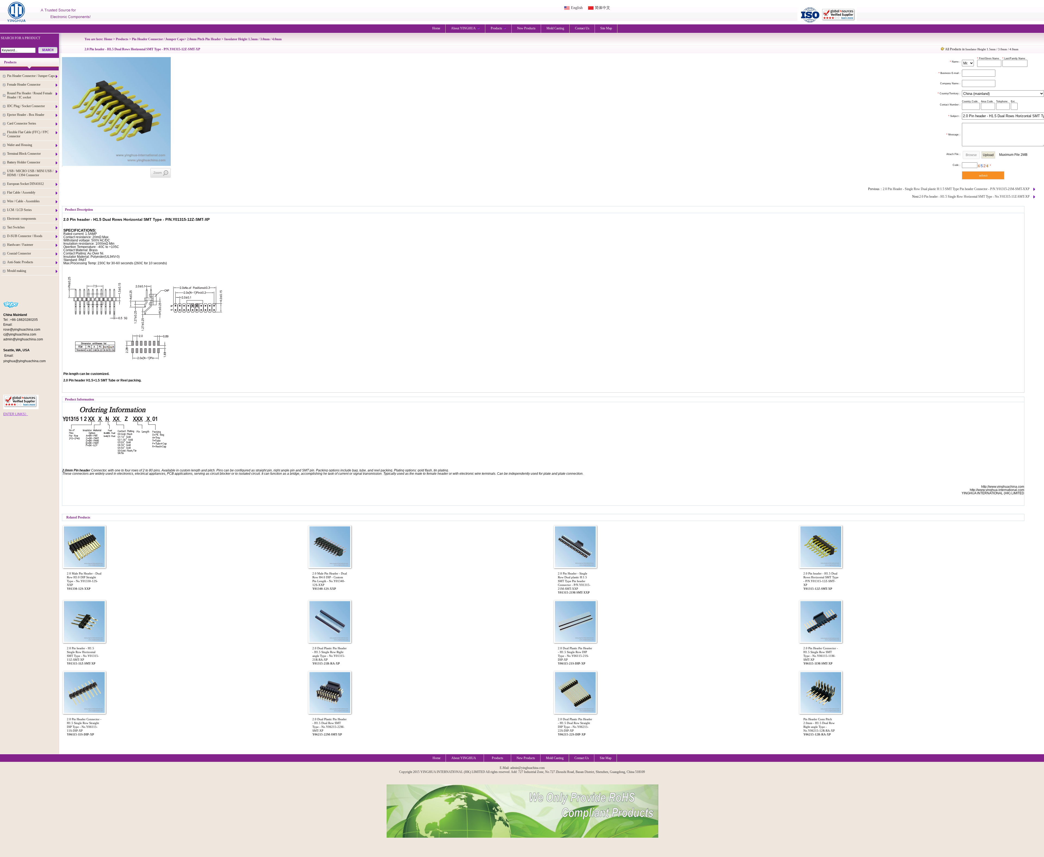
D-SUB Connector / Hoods (24, 236)
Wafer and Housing (19, 145)
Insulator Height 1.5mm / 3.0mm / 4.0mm (253, 39)
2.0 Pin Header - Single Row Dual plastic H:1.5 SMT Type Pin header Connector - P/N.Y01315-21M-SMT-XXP (956, 189)
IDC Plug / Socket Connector (26, 106)
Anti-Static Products (20, 262)
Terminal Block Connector (24, 154)
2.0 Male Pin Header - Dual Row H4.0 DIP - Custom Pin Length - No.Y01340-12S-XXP (329, 579)
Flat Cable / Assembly (21, 192)
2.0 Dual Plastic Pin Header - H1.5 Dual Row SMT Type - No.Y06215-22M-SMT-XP (329, 725)
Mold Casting (555, 28)
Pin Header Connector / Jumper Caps (31, 76)
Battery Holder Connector (23, 162)
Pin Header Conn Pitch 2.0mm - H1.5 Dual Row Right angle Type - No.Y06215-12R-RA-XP (819, 725)
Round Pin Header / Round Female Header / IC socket (29, 95)
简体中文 (602, 8)
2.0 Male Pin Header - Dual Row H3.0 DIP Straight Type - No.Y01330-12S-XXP (84, 579)
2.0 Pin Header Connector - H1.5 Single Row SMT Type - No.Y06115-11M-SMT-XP (820, 654)
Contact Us (582, 28)
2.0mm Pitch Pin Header (204, 39)
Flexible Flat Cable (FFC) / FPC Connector (28, 134)
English (577, 8)
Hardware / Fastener (20, 245)
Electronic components (21, 219)
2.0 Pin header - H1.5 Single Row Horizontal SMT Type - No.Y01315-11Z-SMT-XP (974, 196)
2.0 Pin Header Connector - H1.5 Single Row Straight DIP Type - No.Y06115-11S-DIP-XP (84, 725)
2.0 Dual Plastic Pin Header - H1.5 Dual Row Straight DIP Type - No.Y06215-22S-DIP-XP (575, 725)
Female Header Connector (24, 84)
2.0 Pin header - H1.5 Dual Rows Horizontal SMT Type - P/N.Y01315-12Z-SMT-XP (820, 579)
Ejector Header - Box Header (25, 115)
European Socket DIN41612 (25, 184)
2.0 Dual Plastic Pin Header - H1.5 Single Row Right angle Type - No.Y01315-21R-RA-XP (329, 654)
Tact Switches (16, 227)
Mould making (16, 271)
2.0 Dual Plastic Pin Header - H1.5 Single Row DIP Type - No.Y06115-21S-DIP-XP (575, 654)
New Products (526, 28)
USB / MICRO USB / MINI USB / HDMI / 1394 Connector (30, 173)
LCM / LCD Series (19, 210)
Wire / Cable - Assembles (23, 201)
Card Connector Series (21, 123)
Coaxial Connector (19, 253)
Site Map (606, 28)
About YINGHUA (463, 28)
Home (436, 28)
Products (496, 28)
